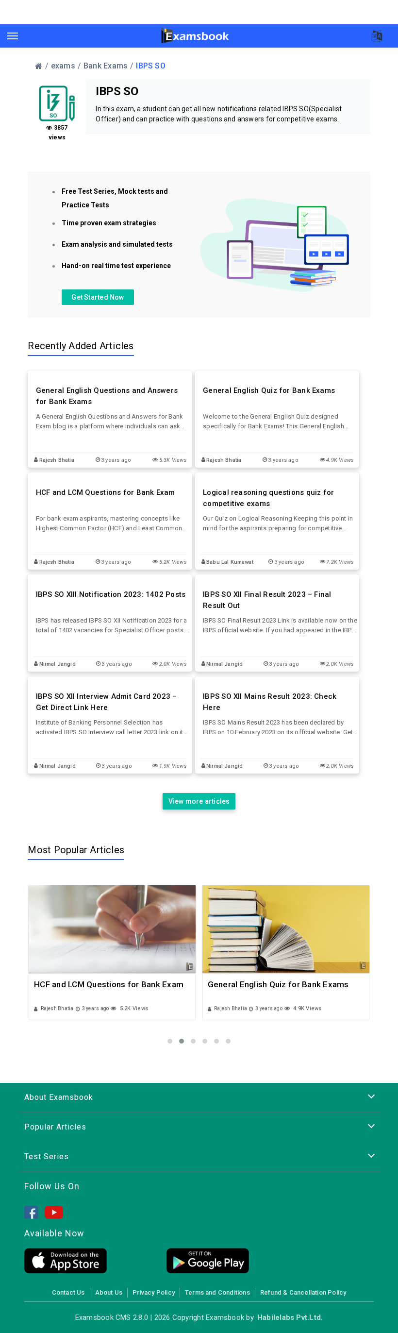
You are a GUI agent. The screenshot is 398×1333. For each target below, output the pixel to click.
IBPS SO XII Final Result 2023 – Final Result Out (267, 600)
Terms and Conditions (217, 1292)
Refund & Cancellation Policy (303, 1292)
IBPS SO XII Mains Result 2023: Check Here (269, 702)
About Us (109, 1292)
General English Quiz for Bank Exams (269, 390)
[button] (170, 1041)
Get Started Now (97, 297)
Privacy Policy (154, 1292)
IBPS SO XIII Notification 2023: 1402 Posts (110, 594)
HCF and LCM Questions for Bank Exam (105, 492)
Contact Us (68, 1292)
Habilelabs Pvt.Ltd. (290, 1317)
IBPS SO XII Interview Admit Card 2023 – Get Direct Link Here (106, 702)
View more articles (199, 801)
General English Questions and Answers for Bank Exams (107, 396)
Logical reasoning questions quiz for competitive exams (268, 498)
